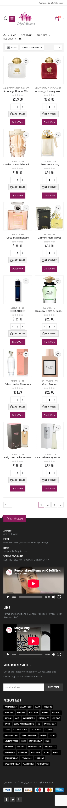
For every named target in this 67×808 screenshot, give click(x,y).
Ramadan (22, 752)
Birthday (20, 88)
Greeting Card (11, 735)
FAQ (16, 617)
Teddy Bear (26, 758)
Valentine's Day (12, 764)
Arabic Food (26, 707)
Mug (47, 741)
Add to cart (19, 113)
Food (7, 730)
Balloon (21, 712)
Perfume (20, 747)
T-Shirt (56, 752)
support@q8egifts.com (15, 551)
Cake (17, 718)
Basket (45, 712)
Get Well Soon (20, 730)
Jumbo (43, 735)
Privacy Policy (55, 613)
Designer (29, 88)
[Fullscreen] (59, 597)
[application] (33, 583)
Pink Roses (10, 752)
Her (22, 161)
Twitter (12, 799)
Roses (46, 752)
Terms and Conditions (14, 613)
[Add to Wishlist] (26, 61)
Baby (37, 707)
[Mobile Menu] (12, 19)
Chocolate (43, 718)
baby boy (48, 707)
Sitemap (7, 617)
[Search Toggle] (6, 18)
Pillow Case (50, 747)
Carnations (29, 718)
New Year (9, 747)
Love (56, 381)
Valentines (28, 764)
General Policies (37, 613)
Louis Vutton (11, 741)
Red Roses (35, 752)
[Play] (8, 597)
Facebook (6, 799)
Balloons (33, 712)
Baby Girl (9, 712)
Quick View (17, 122)
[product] (18, 70)
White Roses (43, 764)
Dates (7, 724)
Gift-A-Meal (36, 730)
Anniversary (9, 88)
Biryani (8, 718)
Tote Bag (39, 758)
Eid (39, 724)
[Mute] (53, 597)
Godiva (49, 730)
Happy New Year (29, 735)
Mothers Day (35, 741)
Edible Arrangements (24, 724)
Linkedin (19, 799)
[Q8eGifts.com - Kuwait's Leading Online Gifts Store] (26, 18)
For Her (44, 381)
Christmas (62, 88)
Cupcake (56, 718)
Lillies (52, 735)
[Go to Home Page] (4, 35)
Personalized (34, 747)
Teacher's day (11, 758)
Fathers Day (49, 724)
